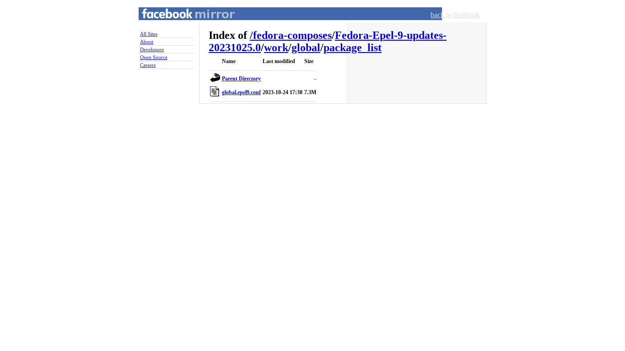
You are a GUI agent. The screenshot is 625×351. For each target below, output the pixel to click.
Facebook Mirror (180, 24)
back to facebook (455, 15)
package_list (352, 47)
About (146, 41)
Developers (152, 49)
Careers (148, 65)
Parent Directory (241, 78)
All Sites (148, 34)
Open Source (153, 57)
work (276, 47)
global (305, 47)
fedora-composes (292, 35)
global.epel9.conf (241, 92)
